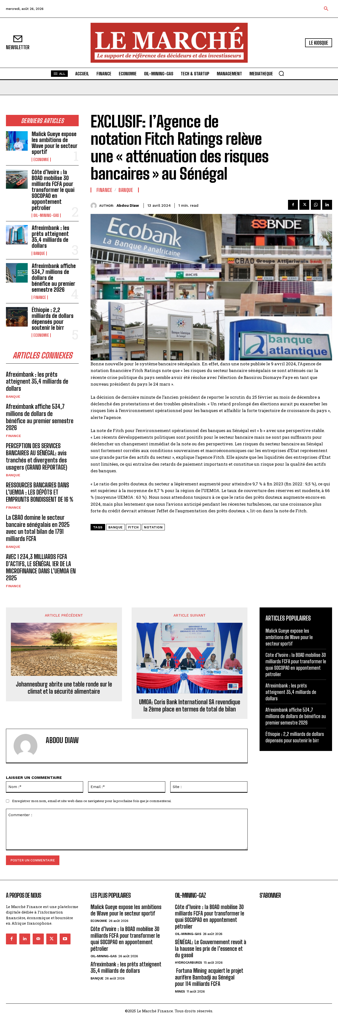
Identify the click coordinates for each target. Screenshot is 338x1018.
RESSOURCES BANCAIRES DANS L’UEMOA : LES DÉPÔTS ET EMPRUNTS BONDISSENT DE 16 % (39, 492)
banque (115, 527)
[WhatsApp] (316, 205)
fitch (133, 527)
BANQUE (39, 253)
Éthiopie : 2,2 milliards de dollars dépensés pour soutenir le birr (52, 319)
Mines (180, 991)
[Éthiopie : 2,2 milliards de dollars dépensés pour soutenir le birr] (17, 317)
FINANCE (39, 297)
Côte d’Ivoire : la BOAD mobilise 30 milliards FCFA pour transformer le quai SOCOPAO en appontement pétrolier (53, 190)
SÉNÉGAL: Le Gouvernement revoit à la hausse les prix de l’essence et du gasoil (210, 948)
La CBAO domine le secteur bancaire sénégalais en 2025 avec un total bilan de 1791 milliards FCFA (38, 528)
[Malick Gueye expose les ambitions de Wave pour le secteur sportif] (17, 141)
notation (153, 527)
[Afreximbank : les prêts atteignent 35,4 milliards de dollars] (17, 235)
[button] (326, 9)
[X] (304, 205)
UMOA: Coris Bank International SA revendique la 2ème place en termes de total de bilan (189, 706)
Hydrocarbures (188, 962)
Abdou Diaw (128, 205)
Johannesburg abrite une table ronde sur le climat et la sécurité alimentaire (64, 688)
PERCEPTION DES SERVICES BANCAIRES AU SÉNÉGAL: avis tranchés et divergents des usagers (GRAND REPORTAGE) (36, 456)
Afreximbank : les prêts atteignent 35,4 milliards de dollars (50, 237)
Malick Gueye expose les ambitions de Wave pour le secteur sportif (54, 143)
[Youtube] (65, 939)
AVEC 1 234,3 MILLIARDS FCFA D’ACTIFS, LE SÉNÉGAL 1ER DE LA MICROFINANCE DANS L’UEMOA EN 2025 (41, 567)
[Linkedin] (327, 205)
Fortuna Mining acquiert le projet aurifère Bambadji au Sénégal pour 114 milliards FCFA (209, 977)
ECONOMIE (41, 160)
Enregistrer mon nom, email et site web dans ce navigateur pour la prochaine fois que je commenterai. (91, 801)
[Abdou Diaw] (95, 206)
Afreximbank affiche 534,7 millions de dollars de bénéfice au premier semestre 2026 (39, 417)
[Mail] (38, 939)
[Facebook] (293, 205)
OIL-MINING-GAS (46, 215)
